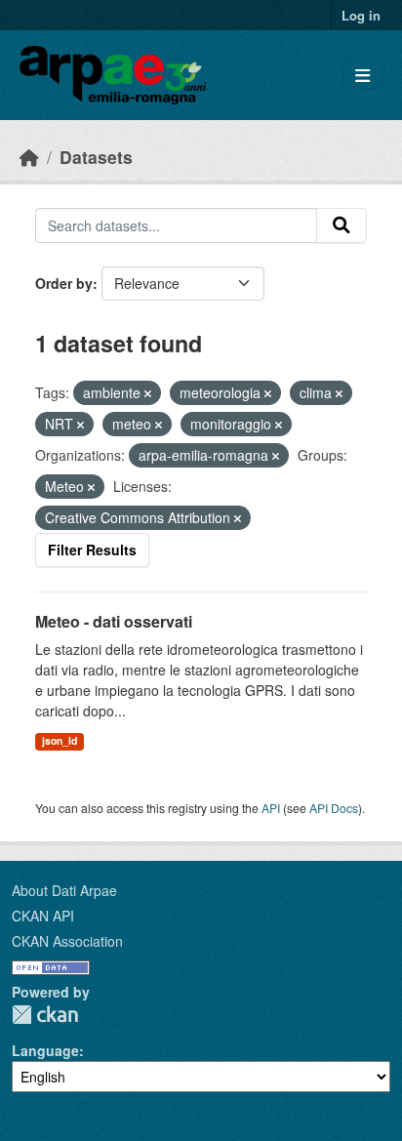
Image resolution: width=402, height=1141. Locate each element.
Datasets (96, 156)
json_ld (59, 740)
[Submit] (341, 225)
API (270, 807)
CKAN (45, 1014)
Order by (64, 283)
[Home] (29, 156)
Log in (361, 15)
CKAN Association (67, 941)
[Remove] (147, 393)
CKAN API (43, 915)
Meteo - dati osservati (113, 621)
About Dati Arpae (64, 890)
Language (45, 1050)
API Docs (333, 807)
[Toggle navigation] (362, 75)
